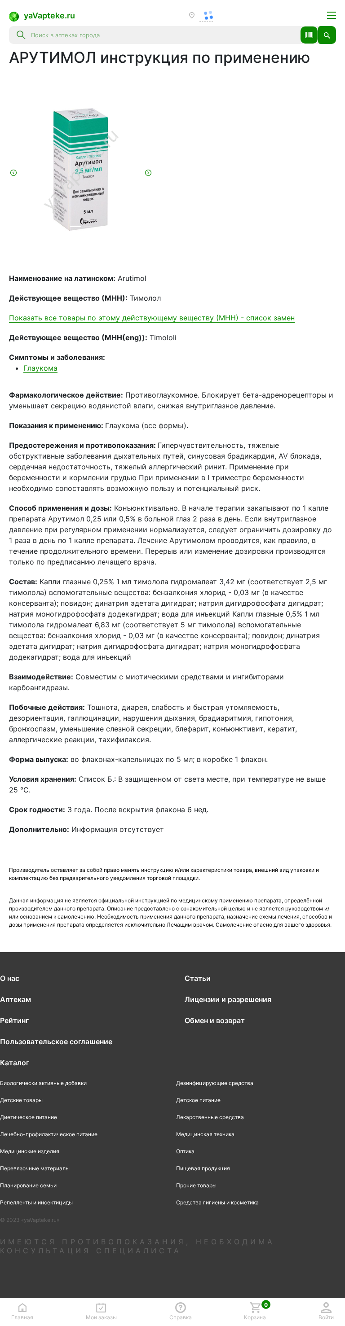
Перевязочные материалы (35, 1168)
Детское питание (198, 1100)
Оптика (185, 1151)
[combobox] (163, 35)
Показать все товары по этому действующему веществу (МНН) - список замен (152, 317)
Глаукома (40, 367)
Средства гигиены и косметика (217, 1202)
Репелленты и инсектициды (36, 1202)
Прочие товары (196, 1185)
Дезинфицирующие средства (214, 1083)
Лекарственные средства (210, 1117)
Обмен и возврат (215, 1020)
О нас (9, 978)
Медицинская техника (205, 1134)
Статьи (198, 978)
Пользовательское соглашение (56, 1041)
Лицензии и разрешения (228, 999)
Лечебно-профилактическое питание (48, 1134)
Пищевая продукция (203, 1168)
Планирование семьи (28, 1185)
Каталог (14, 1062)
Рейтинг (14, 1020)
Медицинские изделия (29, 1151)
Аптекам (15, 999)
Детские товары (21, 1100)
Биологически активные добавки (43, 1083)
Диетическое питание (28, 1117)
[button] (309, 35)
